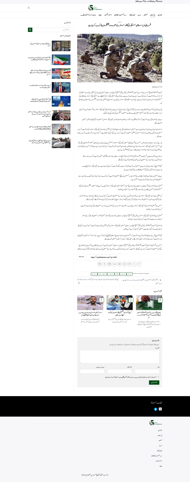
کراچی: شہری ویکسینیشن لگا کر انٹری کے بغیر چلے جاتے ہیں (119, 313)
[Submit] (30, 30)
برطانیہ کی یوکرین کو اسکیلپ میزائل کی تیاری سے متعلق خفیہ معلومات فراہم (40, 142)
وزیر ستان (94, 274)
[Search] (29, 8)
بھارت (123, 274)
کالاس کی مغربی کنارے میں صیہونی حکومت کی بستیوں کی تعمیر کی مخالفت (40, 100)
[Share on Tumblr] (104, 264)
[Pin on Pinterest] (119, 264)
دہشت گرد (110, 274)
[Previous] (162, 314)
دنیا (139, 15)
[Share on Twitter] (129, 264)
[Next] (76, 314)
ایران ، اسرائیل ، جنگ (88, 15)
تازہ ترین (160, 15)
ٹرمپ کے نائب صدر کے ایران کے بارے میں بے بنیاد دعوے (40, 86)
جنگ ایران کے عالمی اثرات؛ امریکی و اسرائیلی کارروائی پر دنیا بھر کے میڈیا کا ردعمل (40, 72)
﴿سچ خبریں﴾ (147, 92)
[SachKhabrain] (95, 8)
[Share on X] (134, 264)
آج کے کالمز (132, 15)
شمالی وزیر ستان (102, 274)
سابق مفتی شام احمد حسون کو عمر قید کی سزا (40, 45)
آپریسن (129, 274)
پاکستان (152, 15)
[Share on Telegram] (99, 264)
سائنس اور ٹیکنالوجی (120, 15)
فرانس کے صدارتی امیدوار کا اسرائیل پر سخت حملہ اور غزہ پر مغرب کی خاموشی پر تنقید (39, 114)
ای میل (129, 367)
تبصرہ (157, 348)
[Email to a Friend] (124, 264)
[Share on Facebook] (139, 264)
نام (158, 367)
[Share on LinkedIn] (109, 264)
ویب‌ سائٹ (100, 367)
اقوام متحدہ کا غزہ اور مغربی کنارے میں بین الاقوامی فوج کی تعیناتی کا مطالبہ (40, 128)
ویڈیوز (100, 15)
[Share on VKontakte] (114, 264)
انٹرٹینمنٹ (107, 15)
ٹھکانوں (117, 274)
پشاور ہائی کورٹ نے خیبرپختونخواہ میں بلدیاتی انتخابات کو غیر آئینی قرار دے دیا (149, 315)
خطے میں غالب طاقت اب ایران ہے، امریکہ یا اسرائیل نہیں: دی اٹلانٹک (39, 59)
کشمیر (145, 15)
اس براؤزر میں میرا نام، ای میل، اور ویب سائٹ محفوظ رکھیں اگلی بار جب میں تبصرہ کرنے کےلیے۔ (130, 377)
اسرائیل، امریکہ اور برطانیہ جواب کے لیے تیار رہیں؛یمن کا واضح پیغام (90, 313)
